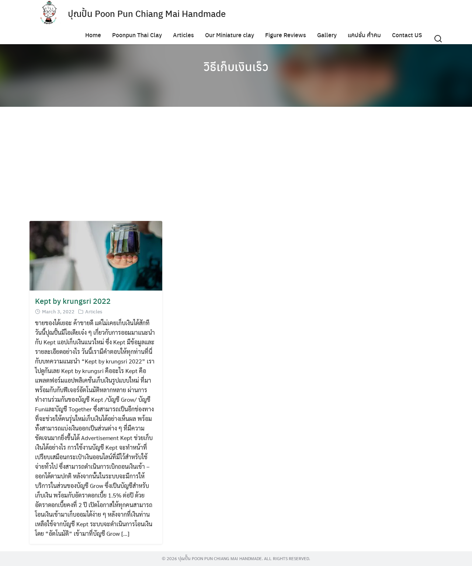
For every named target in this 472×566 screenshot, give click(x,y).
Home (93, 35)
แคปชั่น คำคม (364, 35)
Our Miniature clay (229, 35)
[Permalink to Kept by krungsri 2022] (96, 255)
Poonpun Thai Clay (137, 35)
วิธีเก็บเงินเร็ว (236, 66)
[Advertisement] (251, 165)
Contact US (407, 35)
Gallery (327, 35)
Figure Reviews (285, 35)
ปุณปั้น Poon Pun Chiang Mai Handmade (147, 13)
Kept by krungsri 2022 (73, 300)
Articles (183, 35)
